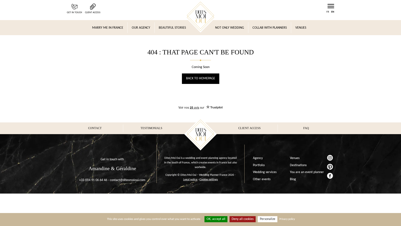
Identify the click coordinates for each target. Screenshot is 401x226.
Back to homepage (200, 78)
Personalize (267, 219)
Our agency (141, 28)
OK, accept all (216, 219)
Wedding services (265, 172)
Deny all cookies (243, 219)
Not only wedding (229, 28)
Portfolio (259, 165)
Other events (261, 179)
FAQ (306, 128)
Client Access (92, 12)
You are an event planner (307, 172)
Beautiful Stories (172, 28)
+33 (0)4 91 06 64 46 (93, 180)
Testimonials (151, 128)
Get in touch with (112, 159)
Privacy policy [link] (287, 219)
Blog (293, 179)
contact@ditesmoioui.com (127, 180)
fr (327, 12)
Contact (95, 128)
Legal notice (190, 179)
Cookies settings (208, 179)
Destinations (298, 165)
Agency (258, 158)
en (332, 12)
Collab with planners (270, 28)
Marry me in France (107, 28)
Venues (300, 28)
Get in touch (74, 12)
